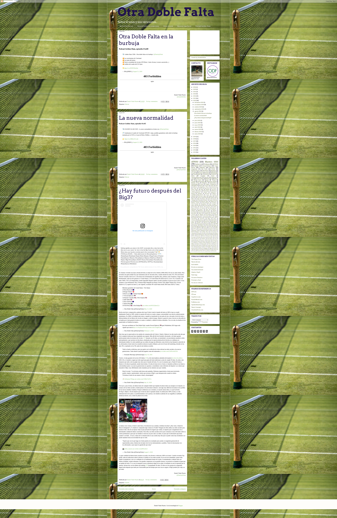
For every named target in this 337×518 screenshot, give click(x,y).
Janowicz (202, 218)
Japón (209, 218)
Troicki (195, 227)
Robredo (195, 225)
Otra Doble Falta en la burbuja (203, 113)
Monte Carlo (197, 180)
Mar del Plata (203, 242)
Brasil (215, 230)
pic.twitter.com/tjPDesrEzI (140, 449)
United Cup (215, 249)
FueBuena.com (195, 302)
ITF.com (193, 294)
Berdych (213, 177)
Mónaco (195, 187)
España (207, 189)
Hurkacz (212, 217)
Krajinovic (199, 241)
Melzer (215, 242)
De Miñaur (201, 214)
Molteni (198, 244)
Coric (207, 194)
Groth (215, 237)
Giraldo (199, 237)
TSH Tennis (141, 267)
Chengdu (193, 233)
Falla (217, 234)
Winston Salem (211, 181)
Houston (214, 189)
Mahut (200, 221)
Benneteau (207, 212)
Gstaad (216, 216)
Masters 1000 (211, 162)
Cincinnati (206, 174)
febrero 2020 (198, 131)
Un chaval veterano (197, 282)
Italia (192, 176)
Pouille (195, 206)
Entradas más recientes (126, 489)
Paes (216, 245)
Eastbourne (213, 201)
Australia (200, 212)
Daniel (211, 233)
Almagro (208, 210)
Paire (192, 246)
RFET (216, 223)
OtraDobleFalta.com (197, 310)
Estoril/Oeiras (205, 202)
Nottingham (200, 223)
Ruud (192, 226)
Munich (206, 222)
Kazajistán (203, 204)
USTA (207, 249)
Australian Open (204, 172)
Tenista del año (195, 262)
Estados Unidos (195, 202)
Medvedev (209, 178)
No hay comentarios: (152, 101)
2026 (194, 87)
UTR (211, 249)
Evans (198, 216)
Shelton (200, 248)
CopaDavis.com (196, 297)
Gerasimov (193, 237)
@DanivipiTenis (158, 54)
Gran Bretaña (194, 204)
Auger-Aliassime (213, 200)
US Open (193, 172)
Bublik (192, 231)
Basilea (206, 177)
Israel (215, 238)
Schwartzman (214, 187)
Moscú (210, 244)
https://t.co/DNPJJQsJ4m (131, 68)
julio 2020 (197, 120)
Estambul (193, 196)
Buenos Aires (195, 182)
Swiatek (215, 248)
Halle (212, 185)
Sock (209, 198)
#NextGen (200, 210)
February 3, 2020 (149, 331)
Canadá (206, 213)
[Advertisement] (204, 42)
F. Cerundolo (205, 216)
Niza (211, 205)
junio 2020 (197, 122)
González (211, 237)
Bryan (200, 213)
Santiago (215, 246)
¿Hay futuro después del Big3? (202, 117)
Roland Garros (195, 170)
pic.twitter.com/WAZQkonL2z (151, 305)
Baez (199, 230)
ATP (144, 338)
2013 (194, 150)
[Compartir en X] (165, 101)
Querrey (208, 206)
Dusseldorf (209, 214)
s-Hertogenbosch (195, 192)
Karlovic (200, 197)
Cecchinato (213, 213)
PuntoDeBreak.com (196, 299)
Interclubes (209, 238)
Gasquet (210, 196)
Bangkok (203, 230)
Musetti (215, 244)
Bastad (200, 185)
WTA (200, 188)
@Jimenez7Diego (129, 379)
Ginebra (214, 202)
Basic (212, 230)
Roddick (201, 225)
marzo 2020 (198, 129)
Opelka (204, 245)
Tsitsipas (193, 200)
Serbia (198, 198)
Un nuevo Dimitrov (197, 277)
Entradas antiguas (180, 489)
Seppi (197, 226)
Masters (200, 173)
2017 (194, 141)
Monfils (199, 205)
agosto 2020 (198, 111)
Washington (206, 190)
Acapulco (200, 229)
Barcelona (207, 188)
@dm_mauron (129, 449)
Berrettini (193, 213)
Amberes (211, 229)
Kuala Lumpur (212, 204)
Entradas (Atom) (156, 494)
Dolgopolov (202, 234)
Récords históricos (126, 26)
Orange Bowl (210, 245)
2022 (194, 96)
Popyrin (200, 246)
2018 (194, 139)
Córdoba (207, 233)
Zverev (193, 173)
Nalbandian (213, 222)
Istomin (193, 240)
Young (205, 250)
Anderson (213, 192)
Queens (202, 206)
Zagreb (209, 250)
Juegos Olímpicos (211, 184)
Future (203, 235)
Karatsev (203, 240)
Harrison (198, 238)
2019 (194, 136)
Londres (202, 176)
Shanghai (194, 185)
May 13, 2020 (148, 309)
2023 (194, 94)
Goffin (216, 196)
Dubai (202, 189)
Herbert (200, 217)
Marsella (206, 197)
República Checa (204, 187)
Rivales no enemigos (197, 267)
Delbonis (216, 233)
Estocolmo (213, 182)
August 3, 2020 (148, 452)
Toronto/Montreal (196, 177)
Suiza (207, 209)
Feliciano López (202, 196)
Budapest (198, 231)
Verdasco (213, 209)
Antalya (216, 229)
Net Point (205, 205)
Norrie (193, 223)
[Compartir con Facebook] (167, 101)
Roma (207, 173)
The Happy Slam (196, 259)
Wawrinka (201, 181)
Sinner (201, 209)
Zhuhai (213, 250)
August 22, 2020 (137, 142)
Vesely (194, 250)
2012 (194, 152)
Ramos (193, 208)
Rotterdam (213, 225)
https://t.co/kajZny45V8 (139, 327)
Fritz (194, 235)
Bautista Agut (204, 201)
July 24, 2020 (148, 382)
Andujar (205, 200)
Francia (214, 174)
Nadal (196, 166)
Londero (209, 241)
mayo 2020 (197, 125)
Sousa (214, 198)
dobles (216, 227)
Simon (204, 198)
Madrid (214, 172)
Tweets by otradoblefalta (198, 57)
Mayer (193, 205)
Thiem (214, 180)
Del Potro (204, 169)
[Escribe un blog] (163, 101)
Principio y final (196, 280)
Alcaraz (205, 192)
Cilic (192, 178)
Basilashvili (196, 201)
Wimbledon (214, 173)
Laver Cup (194, 221)
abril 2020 (197, 127)
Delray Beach (194, 189)
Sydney (199, 190)
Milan (192, 222)
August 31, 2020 (137, 71)
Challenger (197, 174)
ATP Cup (195, 229)
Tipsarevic (198, 249)
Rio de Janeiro (201, 208)
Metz (217, 185)
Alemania (206, 229)
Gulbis (194, 217)
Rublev (212, 197)
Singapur (206, 248)
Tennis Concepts (196, 307)
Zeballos (193, 210)
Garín (215, 235)
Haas (194, 197)
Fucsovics (198, 235)
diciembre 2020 (199, 102)
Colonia (193, 214)
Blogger (180, 505)
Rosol (207, 225)
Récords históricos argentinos (148, 26)
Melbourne (209, 242)
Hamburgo (194, 184)
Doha (197, 234)
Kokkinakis (213, 220)
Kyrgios (193, 190)
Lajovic (204, 241)
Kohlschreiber (215, 240)
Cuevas (214, 194)
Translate (205, 322)
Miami (216, 178)
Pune (212, 223)
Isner (201, 184)
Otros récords (168, 26)
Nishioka (193, 245)
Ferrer (213, 169)
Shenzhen (193, 209)
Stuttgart (216, 226)
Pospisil (207, 223)
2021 (194, 98)
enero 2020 (197, 134)
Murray (212, 167)
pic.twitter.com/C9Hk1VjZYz (143, 379)
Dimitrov (204, 182)
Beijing (193, 193)
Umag (205, 227)
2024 (194, 91)
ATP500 (215, 164)
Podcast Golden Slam (203, 26)
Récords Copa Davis (184, 26)
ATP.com (193, 291)
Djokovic (198, 164)
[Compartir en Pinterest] (168, 101)
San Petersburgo (212, 208)
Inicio (154, 489)
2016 (194, 143)
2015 (194, 145)
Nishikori (205, 170)
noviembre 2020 (199, 104)
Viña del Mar (199, 250)
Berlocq (214, 212)
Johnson (193, 220)
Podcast (127, 104)
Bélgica (214, 193)
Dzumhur (208, 234)
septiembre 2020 (199, 109)
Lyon (192, 242)
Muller (199, 222)
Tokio (194, 188)
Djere (194, 234)
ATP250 (194, 162)
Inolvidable (194, 264)
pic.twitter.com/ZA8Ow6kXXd (169, 351)
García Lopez (210, 235)
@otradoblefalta (181, 97)
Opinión (127, 482)
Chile (202, 233)
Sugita (210, 248)
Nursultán (199, 245)
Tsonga (193, 181)
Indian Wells (200, 178)
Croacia (214, 188)
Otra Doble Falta (166, 12)
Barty (208, 230)
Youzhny (210, 227)
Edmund (213, 234)
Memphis (214, 221)
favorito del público (177, 358)
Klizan (207, 220)
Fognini (206, 185)
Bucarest (207, 193)
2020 (194, 100)
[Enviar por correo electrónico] (162, 101)
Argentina (194, 169)
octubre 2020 (198, 107)
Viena (199, 200)
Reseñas (213, 170)
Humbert (203, 238)
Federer (207, 164)
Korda (194, 241)
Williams (214, 190)
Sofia (210, 226)
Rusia (205, 246)
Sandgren (210, 246)
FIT (212, 216)
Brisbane (200, 193)
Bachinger (195, 230)
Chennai (198, 233)
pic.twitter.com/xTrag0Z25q (153, 327)
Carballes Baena (204, 231)
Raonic (207, 180)
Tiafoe (192, 249)
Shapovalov (204, 226)
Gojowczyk (204, 237)
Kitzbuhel (208, 240)
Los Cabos (214, 241)
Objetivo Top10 (195, 272)
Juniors (197, 240)
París (212, 176)
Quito (214, 206)
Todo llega (194, 275)
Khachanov (200, 220)
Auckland (193, 212)
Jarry (214, 218)
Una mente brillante (197, 269)
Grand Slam (206, 166)
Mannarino (207, 221)
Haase (192, 238)
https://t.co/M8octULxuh (131, 139)
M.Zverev (197, 242)
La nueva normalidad (146, 118)
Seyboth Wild (194, 248)
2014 (194, 147)
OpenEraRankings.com (198, 304)
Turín (200, 227)
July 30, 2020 (148, 354)
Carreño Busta (213, 231)
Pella (196, 246)
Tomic (203, 249)
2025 (194, 89)
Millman (193, 244)
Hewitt (206, 217)
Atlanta (214, 210)
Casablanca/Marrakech (197, 194)
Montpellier (204, 244)
